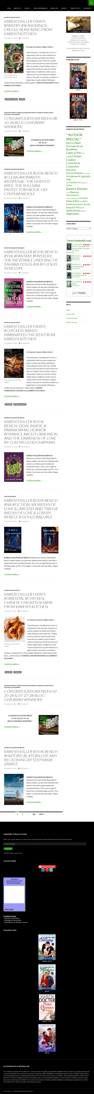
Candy (69, 156)
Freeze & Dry (86, 173)
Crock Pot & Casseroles (73, 164)
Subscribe (8, 849)
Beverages (71, 146)
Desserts (71, 169)
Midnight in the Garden (13, 920)
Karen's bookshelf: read (79, 240)
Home (9, 8)
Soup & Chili (72, 207)
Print (50, 961)
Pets (81, 201)
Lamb (67, 192)
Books (27, 8)
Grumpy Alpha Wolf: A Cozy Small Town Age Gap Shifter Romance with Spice (81, 247)
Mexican (74, 192)
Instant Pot (84, 183)
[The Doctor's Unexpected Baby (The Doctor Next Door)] (69, 267)
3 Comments (25, 131)
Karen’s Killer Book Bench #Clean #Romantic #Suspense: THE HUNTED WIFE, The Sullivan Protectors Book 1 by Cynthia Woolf (31, 183)
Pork (85, 201)
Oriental (18, 672)
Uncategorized (10, 496)
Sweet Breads (73, 210)
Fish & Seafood (74, 173)
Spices (22, 99)
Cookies (71, 159)
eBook (44, 961)
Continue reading (12, 91)
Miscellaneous (72, 195)
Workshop (87, 8)
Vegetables (72, 213)
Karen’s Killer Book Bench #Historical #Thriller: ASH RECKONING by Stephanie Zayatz (31, 757)
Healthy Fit (75, 182)
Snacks (87, 204)
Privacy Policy (76, 8)
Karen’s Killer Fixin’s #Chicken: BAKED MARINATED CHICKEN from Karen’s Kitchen (29, 332)
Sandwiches (78, 204)
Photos (63, 8)
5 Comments (24, 704)
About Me (17, 8)
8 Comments (24, 768)
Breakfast (71, 149)
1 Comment (25, 38)
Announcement (10, 112)
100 (33, 814)
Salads (69, 204)
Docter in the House (12, 918)
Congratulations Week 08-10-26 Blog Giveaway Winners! (31, 122)
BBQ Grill (70, 143)
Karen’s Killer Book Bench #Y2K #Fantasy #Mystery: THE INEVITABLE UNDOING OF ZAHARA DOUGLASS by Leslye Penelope (31, 260)
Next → (42, 814)
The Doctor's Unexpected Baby (78, 265)
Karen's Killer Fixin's (12, 17)
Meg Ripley (71, 252)
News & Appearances (40, 8)
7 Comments (25, 521)
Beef (78, 142)
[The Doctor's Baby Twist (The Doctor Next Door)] (69, 258)
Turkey (83, 211)
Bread (80, 146)
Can (83, 153)
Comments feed (71, 318)
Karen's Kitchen (11, 99)
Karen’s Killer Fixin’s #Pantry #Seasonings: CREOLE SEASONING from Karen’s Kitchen (28, 27)
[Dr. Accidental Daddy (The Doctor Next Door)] (69, 284)
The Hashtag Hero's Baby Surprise (79, 274)
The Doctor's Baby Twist (76, 257)
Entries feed (70, 314)
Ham (67, 183)
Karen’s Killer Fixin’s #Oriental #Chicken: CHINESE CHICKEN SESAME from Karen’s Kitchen (28, 600)
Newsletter (54, 8)
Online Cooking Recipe (72, 198)
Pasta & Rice (73, 201)
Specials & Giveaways (12, 114)
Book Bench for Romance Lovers (16, 922)
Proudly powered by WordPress (23, 1091)
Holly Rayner (76, 259)
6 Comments (25, 343)
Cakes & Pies (74, 152)
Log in (68, 310)
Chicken (8, 404)
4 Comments (25, 447)
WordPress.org (71, 322)
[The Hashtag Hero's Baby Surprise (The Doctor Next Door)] (69, 275)
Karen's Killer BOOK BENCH (27, 112)
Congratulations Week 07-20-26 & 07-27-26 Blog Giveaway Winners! (31, 695)
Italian (69, 185)
